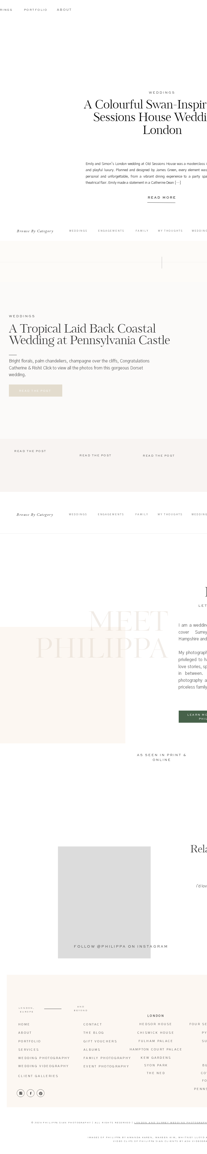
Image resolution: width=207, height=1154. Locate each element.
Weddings (162, 92)
